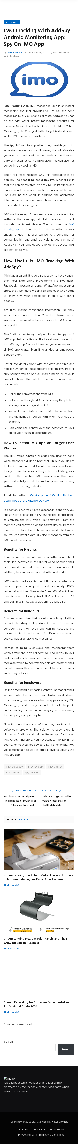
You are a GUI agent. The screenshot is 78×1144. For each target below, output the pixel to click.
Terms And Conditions (51, 1134)
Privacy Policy (26, 1134)
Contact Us (39, 1129)
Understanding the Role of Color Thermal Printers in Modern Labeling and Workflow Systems (38, 877)
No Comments (61, 52)
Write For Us (57, 1129)
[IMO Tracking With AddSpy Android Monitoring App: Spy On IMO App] (39, 79)
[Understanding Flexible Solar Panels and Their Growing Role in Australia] (39, 913)
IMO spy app (35, 766)
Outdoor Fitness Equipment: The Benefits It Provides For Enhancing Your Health (20, 800)
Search (8, 1041)
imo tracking (13, 772)
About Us (22, 1129)
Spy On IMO (32, 772)
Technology (12, 22)
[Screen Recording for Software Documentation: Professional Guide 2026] (39, 976)
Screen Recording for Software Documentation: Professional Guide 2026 (37, 1004)
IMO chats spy (14, 766)
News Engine (15, 52)
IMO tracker (55, 766)
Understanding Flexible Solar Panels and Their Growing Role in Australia (35, 940)
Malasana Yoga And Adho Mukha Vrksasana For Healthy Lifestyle (56, 800)
